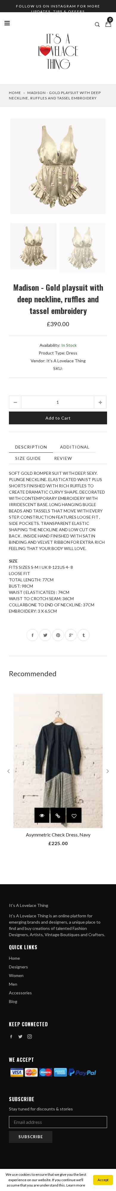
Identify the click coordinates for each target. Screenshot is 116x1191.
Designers (18, 966)
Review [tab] (63, 458)
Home (15, 92)
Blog (13, 1001)
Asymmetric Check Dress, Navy (58, 834)
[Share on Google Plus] (71, 635)
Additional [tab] (75, 446)
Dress (71, 352)
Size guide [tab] (28, 458)
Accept (103, 1180)
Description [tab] (31, 446)
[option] (58, 168)
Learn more (75, 1185)
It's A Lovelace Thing (66, 360)
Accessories (20, 992)
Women (16, 975)
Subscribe (30, 1136)
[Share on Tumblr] (84, 635)
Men (13, 984)
